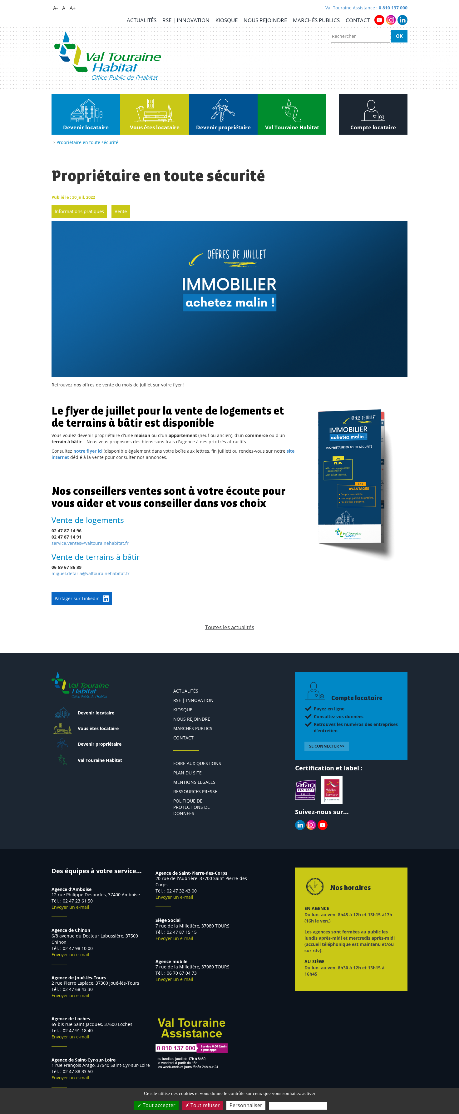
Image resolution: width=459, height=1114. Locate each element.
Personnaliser (246, 1105)
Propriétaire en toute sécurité (87, 142)
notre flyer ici (87, 451)
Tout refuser (204, 1105)
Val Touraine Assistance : (366, 8)
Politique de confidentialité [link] (298, 1105)
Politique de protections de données (191, 807)
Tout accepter (158, 1105)
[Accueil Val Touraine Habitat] (108, 56)
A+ (73, 8)
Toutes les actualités (229, 627)
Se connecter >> (326, 746)
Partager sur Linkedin (77, 598)
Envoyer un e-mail (70, 907)
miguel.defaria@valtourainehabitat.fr (91, 573)
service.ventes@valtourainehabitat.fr (90, 543)
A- (55, 8)
